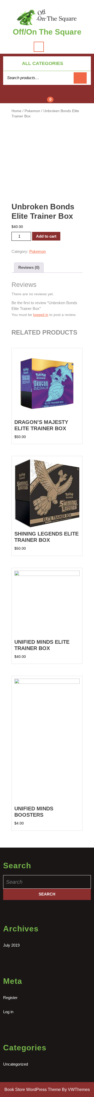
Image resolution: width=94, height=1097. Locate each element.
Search (80, 78)
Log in (8, 1011)
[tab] (29, 268)
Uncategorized (15, 1064)
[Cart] (47, 97)
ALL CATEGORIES (42, 63)
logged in (40, 315)
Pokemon (32, 111)
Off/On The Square (47, 32)
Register (10, 997)
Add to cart (46, 236)
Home (16, 111)
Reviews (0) (28, 267)
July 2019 (11, 945)
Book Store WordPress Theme (32, 1089)
